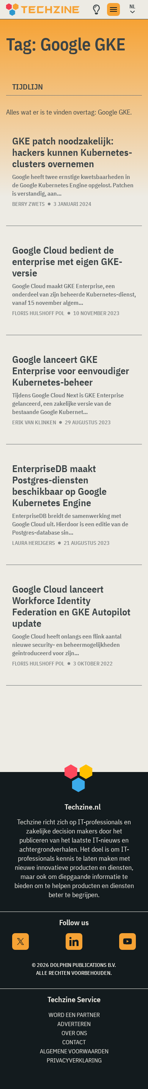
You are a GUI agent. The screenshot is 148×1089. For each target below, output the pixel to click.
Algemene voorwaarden (74, 1051)
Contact (74, 1042)
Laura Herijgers (33, 543)
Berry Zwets (28, 204)
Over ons (74, 1033)
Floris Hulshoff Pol (38, 313)
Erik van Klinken (34, 422)
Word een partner (74, 1014)
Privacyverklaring (74, 1060)
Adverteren (74, 1024)
